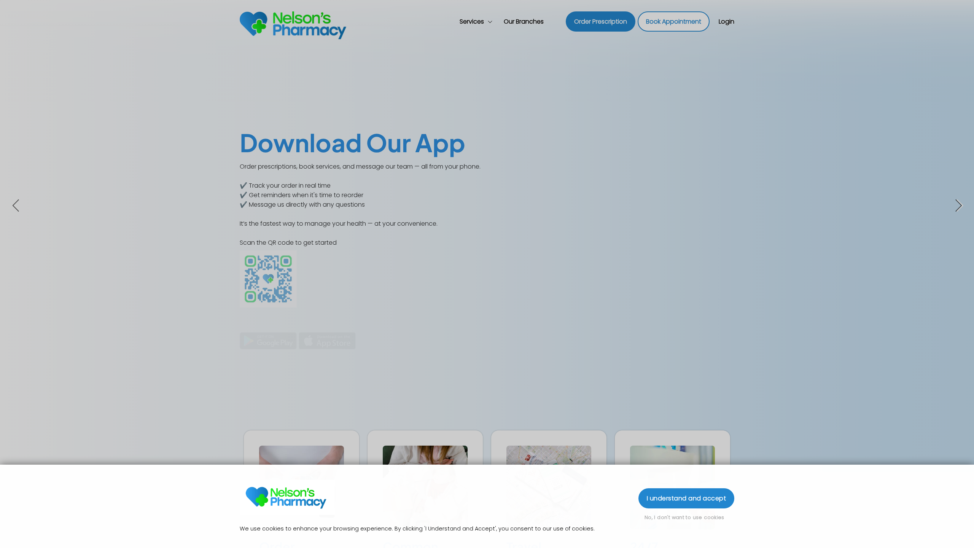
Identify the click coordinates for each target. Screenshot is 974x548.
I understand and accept (686, 498)
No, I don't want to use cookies (684, 517)
